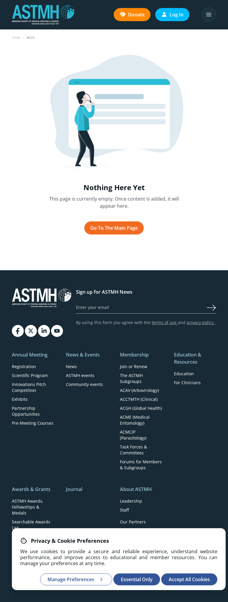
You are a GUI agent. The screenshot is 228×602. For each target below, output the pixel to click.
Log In (176, 14)
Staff (124, 510)
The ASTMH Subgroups (131, 378)
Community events (84, 384)
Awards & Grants (31, 489)
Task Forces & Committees (133, 450)
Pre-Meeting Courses (32, 423)
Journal (74, 489)
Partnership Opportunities (26, 411)
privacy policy (201, 322)
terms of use (165, 322)
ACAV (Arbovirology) (139, 390)
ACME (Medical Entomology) (135, 420)
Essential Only (137, 579)
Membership (134, 354)
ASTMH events (80, 375)
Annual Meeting (30, 354)
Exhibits (20, 399)
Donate (136, 14)
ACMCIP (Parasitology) (133, 435)
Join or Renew (133, 366)
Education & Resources (187, 358)
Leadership (131, 501)
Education (184, 373)
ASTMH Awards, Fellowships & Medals (27, 507)
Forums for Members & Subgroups (141, 464)
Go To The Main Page (114, 228)
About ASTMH (136, 489)
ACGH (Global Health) (141, 408)
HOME (16, 37)
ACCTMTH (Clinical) (139, 399)
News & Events (83, 354)
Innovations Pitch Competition (29, 387)
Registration (24, 366)
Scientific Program (30, 375)
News (71, 366)
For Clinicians (187, 382)
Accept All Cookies (189, 579)
